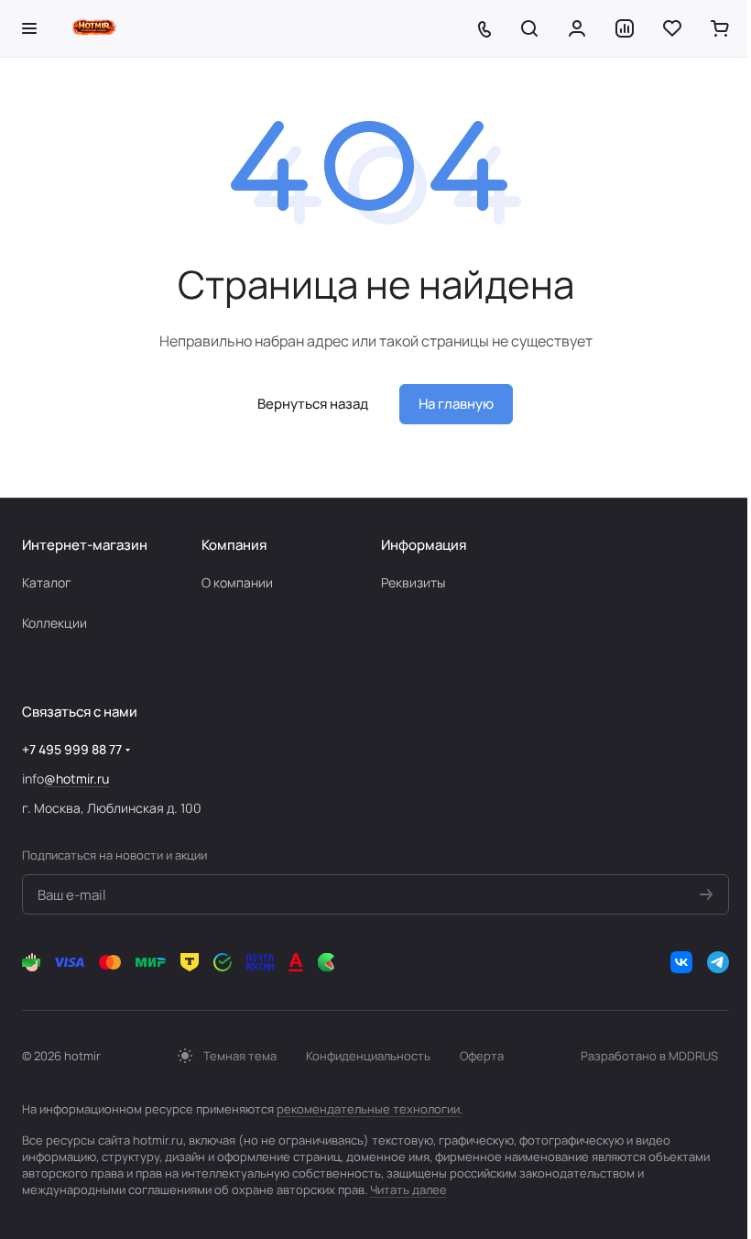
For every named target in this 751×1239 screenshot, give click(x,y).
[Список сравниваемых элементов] (624, 28)
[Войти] (577, 28)
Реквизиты (413, 582)
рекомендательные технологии (368, 1109)
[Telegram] (718, 962)
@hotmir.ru (76, 778)
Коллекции (54, 622)
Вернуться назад (312, 403)
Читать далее (408, 1189)
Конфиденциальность (368, 1055)
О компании (237, 582)
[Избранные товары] (672, 28)
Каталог (46, 582)
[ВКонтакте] (681, 962)
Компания (234, 544)
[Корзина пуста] (720, 28)
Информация (423, 544)
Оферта (482, 1055)
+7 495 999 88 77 (72, 749)
